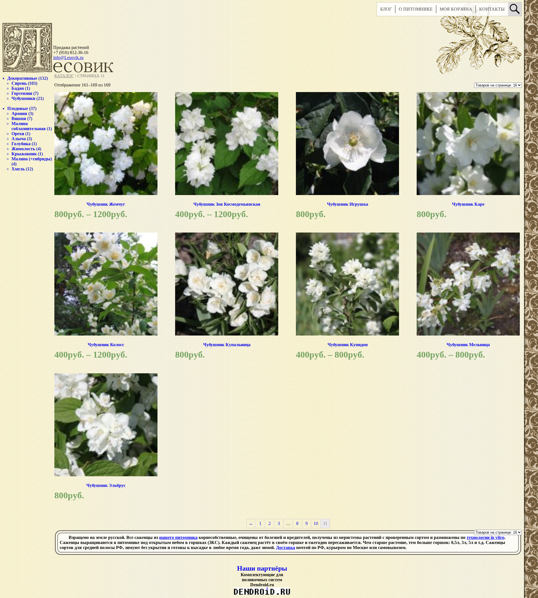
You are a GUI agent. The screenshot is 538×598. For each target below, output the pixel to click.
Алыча (18, 138)
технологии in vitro (485, 537)
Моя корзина (456, 9)
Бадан (17, 88)
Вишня (18, 118)
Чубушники (23, 98)
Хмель (18, 168)
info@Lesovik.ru (68, 57)
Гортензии (21, 93)
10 (316, 523)
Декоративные (22, 78)
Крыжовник (24, 153)
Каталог (64, 76)
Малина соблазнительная (28, 126)
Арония (19, 113)
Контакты (492, 9)
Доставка (285, 547)
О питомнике (416, 9)
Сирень (19, 83)
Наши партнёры (262, 568)
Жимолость (23, 148)
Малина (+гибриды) (31, 158)
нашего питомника (178, 537)
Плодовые (17, 108)
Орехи (17, 133)
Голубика (21, 143)
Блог (386, 9)
